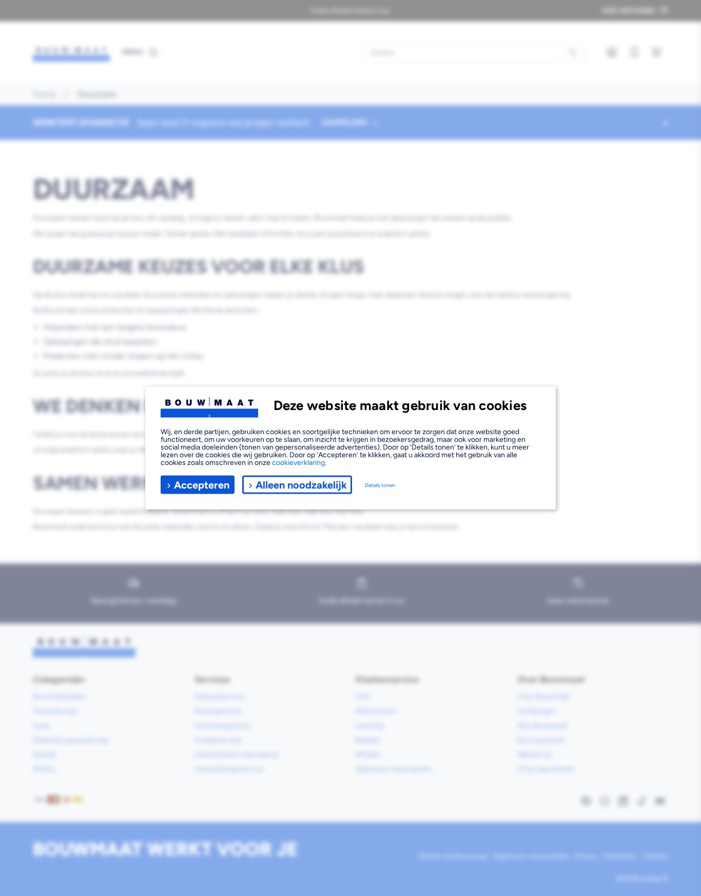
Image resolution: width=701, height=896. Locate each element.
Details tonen (380, 484)
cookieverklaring (298, 462)
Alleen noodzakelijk (301, 484)
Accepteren (201, 484)
